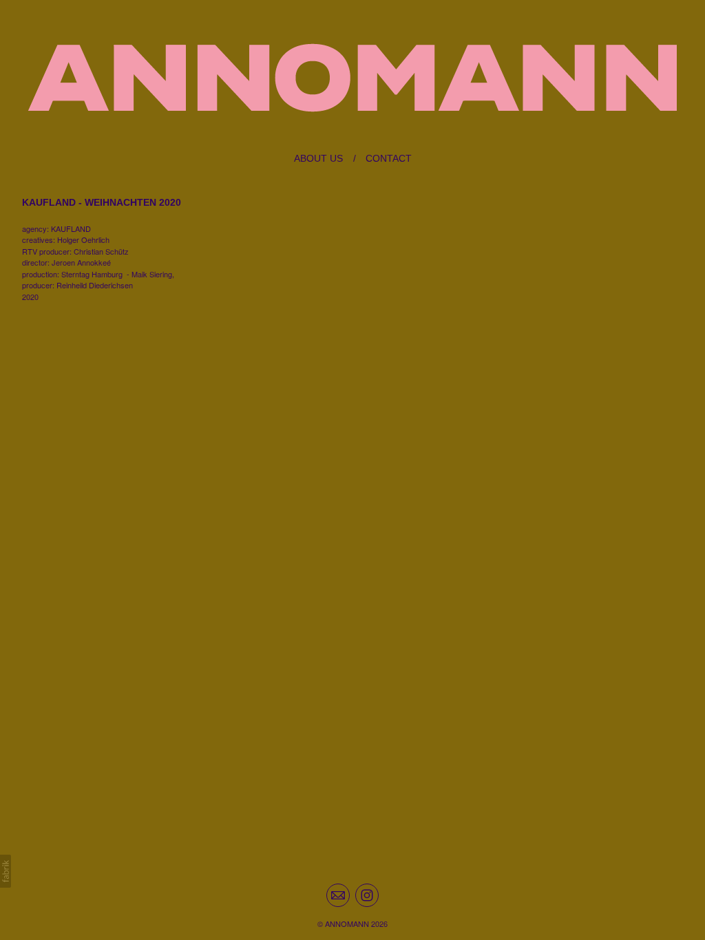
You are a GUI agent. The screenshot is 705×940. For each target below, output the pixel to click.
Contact (389, 158)
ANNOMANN (347, 923)
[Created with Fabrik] (5, 871)
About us (318, 158)
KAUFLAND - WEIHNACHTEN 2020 (101, 202)
